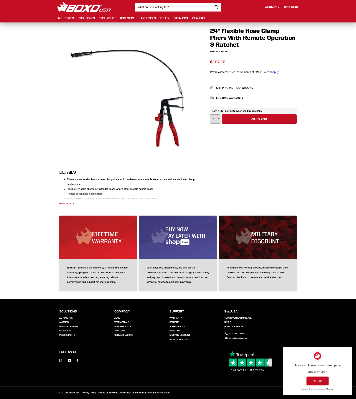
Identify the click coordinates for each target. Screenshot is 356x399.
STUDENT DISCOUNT (179, 339)
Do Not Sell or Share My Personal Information (144, 392)
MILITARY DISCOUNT (179, 335)
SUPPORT (176, 311)
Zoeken (216, 7)
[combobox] (178, 7)
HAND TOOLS (147, 18)
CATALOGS (181, 18)
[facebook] (77, 360)
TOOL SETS (127, 18)
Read (65, 203)
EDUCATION (65, 331)
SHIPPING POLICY (178, 326)
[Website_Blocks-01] (258, 275)
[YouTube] (69, 360)
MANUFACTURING (68, 326)
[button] (219, 116)
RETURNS (174, 322)
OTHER (164, 18)
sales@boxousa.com (238, 338)
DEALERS (198, 18)
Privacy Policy (88, 392)
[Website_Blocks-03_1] (98, 275)
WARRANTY (175, 318)
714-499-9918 (237, 334)
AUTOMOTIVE (65, 318)
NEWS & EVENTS (122, 326)
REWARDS (174, 331)
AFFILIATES (119, 331)
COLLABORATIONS (123, 335)
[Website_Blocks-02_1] (178, 275)
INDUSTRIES (65, 18)
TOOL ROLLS (107, 18)
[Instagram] (60, 360)
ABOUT (117, 318)
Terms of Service (107, 392)
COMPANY (122, 311)
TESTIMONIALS (121, 322)
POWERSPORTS (67, 335)
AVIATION (64, 322)
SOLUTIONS (68, 311)
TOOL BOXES (86, 18)
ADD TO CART (259, 119)
